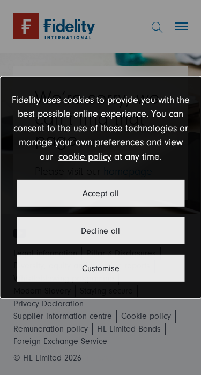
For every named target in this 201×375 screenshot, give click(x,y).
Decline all (100, 231)
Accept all (101, 193)
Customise (101, 268)
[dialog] (100, 187)
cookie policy (84, 156)
